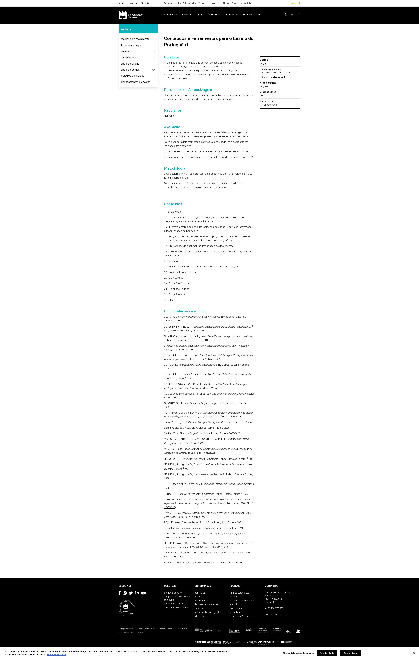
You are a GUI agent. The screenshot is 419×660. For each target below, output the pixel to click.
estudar (187, 14)
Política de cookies (56, 654)
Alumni (226, 3)
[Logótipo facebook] (120, 593)
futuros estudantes (239, 592)
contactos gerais (274, 614)
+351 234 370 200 (274, 608)
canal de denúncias (174, 603)
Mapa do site (182, 629)
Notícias (122, 3)
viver (200, 14)
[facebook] (142, 3)
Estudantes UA (189, 3)
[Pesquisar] (299, 14)
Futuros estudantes (172, 3)
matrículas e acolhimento (135, 39)
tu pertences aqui (131, 45)
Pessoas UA (237, 3)
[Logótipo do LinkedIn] (137, 593)
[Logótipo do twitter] (131, 593)
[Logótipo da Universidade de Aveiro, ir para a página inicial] (131, 15)
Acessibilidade (166, 629)
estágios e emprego (132, 75)
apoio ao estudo (130, 69)
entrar (294, 3)
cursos (125, 51)
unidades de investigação (207, 612)
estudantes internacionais (243, 600)
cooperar (232, 14)
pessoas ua (236, 608)
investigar (215, 14)
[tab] (138, 39)
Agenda (133, 3)
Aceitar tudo (350, 653)
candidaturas (128, 57)
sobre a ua (170, 14)
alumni (233, 604)
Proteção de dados (126, 629)
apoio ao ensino (130, 63)
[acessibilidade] (286, 15)
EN (292, 14)
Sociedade (248, 3)
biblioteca (199, 616)
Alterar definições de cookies (298, 653)
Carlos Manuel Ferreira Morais (275, 72)
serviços (198, 608)
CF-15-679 (234, 416)
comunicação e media (241, 616)
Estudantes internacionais (209, 3)
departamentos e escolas (135, 82)
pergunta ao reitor (173, 592)
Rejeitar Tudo (327, 653)
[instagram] (148, 3)
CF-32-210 (169, 507)
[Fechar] (413, 653)
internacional (251, 14)
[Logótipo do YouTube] (143, 593)
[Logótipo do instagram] (125, 593)
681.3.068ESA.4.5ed (216, 547)
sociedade (235, 612)
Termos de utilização (146, 629)
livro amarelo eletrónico (176, 607)
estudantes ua (237, 596)
